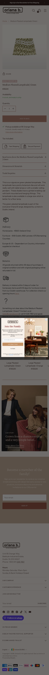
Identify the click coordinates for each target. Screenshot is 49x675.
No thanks (13, 348)
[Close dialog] (46, 319)
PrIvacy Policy (11, 354)
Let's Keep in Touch (13, 344)
